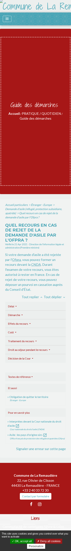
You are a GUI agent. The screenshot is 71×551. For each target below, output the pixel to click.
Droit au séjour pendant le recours (28, 349)
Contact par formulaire (35, 496)
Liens (35, 518)
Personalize (36, 546)
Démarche (14, 315)
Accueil (14, 113)
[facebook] (31, 504)
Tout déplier (55, 297)
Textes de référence (19, 376)
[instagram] (39, 504)
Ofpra (16, 260)
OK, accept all (23, 541)
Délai (11, 306)
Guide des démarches (35, 118)
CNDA (36, 264)
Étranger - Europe (41, 204)
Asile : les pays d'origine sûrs (28, 434)
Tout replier (32, 297)
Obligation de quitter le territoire (28, 396)
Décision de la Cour (19, 358)
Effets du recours (18, 323)
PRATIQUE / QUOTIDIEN (41, 113)
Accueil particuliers (16, 204)
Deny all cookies (49, 541)
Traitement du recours (21, 341)
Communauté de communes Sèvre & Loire (33, 527)
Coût (11, 332)
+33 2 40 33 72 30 (35, 490)
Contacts (35, 468)
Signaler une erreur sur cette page (41, 449)
